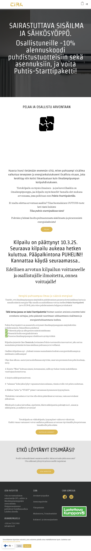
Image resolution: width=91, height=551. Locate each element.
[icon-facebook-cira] (65, 497)
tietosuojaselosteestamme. (11, 541)
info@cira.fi (9, 525)
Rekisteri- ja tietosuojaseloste (45, 519)
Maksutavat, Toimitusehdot (45, 513)
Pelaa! (46, 229)
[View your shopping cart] (82, 3)
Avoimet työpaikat (41, 495)
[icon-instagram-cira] (71, 497)
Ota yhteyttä (45, 471)
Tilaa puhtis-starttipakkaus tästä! (47, 210)
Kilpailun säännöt (46, 432)
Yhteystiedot (38, 507)
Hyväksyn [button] (27, 546)
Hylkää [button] (19, 546)
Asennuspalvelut (40, 501)
